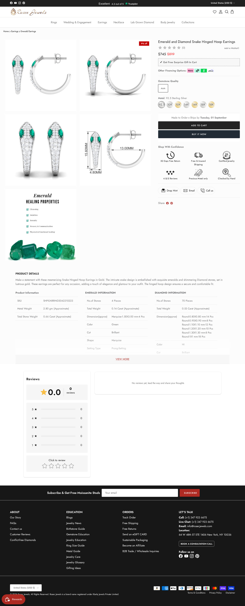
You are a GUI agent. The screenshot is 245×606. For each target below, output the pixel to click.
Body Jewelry (168, 22)
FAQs (13, 523)
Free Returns (129, 529)
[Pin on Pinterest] (171, 203)
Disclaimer (230, 592)
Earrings (102, 22)
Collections (188, 22)
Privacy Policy (215, 592)
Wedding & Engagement (77, 22)
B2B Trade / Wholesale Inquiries (140, 551)
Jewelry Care (73, 557)
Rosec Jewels (24, 594)
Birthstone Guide (75, 529)
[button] (215, 12)
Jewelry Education (76, 540)
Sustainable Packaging (135, 540)
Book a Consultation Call (196, 543)
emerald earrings (28, 31)
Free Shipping (130, 523)
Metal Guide (73, 551)
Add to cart (199, 125)
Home (6, 31)
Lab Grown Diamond (142, 22)
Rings (54, 22)
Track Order (129, 517)
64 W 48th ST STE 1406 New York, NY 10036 (205, 535)
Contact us (16, 529)
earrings (14, 31)
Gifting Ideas (73, 568)
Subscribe (190, 493)
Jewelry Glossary (75, 562)
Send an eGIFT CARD (134, 534)
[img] (169, 48)
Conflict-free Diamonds (23, 540)
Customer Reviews (20, 534)
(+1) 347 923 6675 (196, 517)
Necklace (119, 22)
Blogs (69, 517)
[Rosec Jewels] (29, 12)
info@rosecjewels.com (199, 526)
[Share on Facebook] (167, 203)
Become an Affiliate (133, 545)
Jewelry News (73, 523)
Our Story (15, 517)
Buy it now (199, 134)
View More (122, 359)
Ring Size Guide (75, 545)
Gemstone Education (78, 534)
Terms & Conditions (196, 592)
